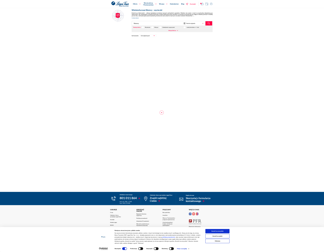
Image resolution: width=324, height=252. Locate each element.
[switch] (140, 248)
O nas (111, 212)
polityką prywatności (168, 237)
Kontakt (112, 219)
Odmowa (217, 241)
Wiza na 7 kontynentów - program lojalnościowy (169, 218)
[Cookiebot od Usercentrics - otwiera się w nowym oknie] (103, 248)
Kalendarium (174, 4)
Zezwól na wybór (217, 236)
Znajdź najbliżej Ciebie (158, 199)
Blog (182, 4)
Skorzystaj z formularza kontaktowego (198, 199)
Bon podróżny (166, 212)
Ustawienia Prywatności (142, 221)
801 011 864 (128, 198)
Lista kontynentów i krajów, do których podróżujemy (168, 224)
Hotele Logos (113, 222)
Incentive (165, 215)
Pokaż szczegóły (182, 248)
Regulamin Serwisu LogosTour (141, 214)
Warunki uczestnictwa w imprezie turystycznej (142, 224)
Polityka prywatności (141, 218)
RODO (112, 225)
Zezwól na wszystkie (217, 231)
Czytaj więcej (135, 18)
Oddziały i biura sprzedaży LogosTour (115, 215)
